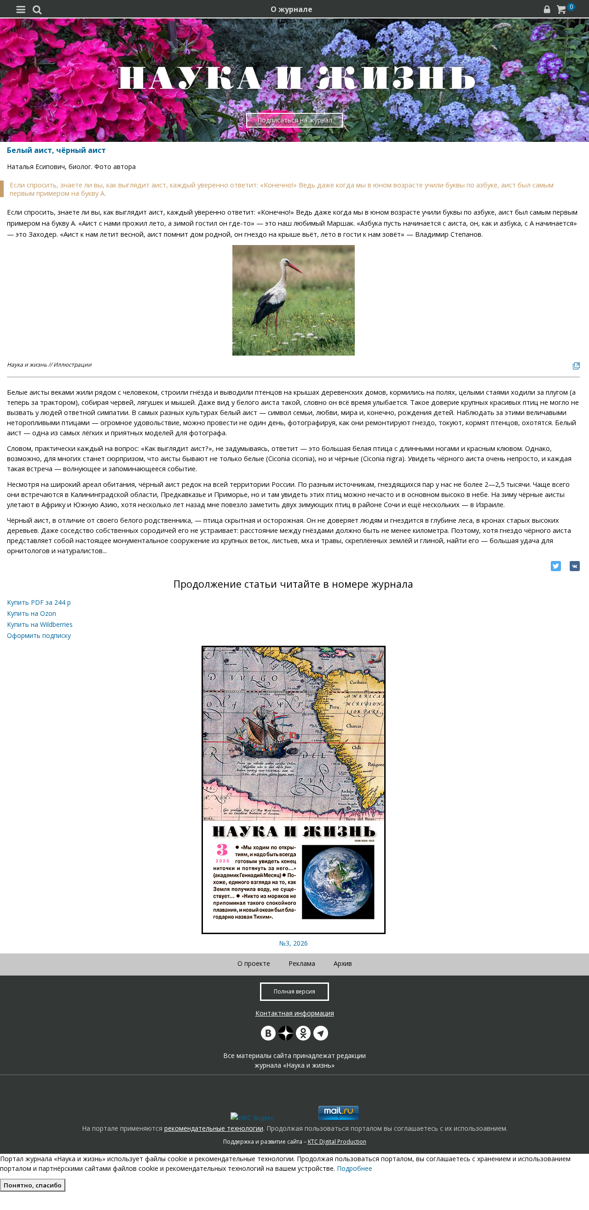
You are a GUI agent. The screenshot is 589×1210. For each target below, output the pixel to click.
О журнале (291, 9)
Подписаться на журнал (294, 120)
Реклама (302, 963)
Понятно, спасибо (33, 1185)
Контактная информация (294, 1013)
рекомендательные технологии (213, 1128)
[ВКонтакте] (575, 566)
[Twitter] (556, 566)
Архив (343, 963)
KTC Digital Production (337, 1142)
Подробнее (354, 1168)
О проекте (253, 963)
